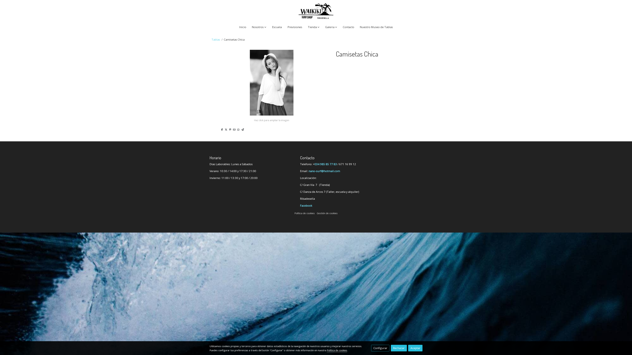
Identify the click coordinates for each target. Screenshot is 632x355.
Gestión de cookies (327, 213)
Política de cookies (304, 213)
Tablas (215, 39)
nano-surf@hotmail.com (324, 171)
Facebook (306, 205)
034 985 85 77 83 (326, 164)
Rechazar (399, 348)
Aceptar (415, 348)
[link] (316, 11)
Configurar (380, 348)
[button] (259, 27)
